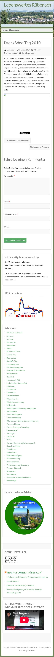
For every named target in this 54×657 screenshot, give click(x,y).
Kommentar (9, 176)
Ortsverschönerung (11, 53)
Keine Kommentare (29, 53)
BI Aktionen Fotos (13, 352)
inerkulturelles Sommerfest (17, 383)
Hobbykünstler (12, 374)
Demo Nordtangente (14, 415)
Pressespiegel (12, 430)
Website (7, 227)
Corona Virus (11, 355)
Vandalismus (11, 449)
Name (7, 202)
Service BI (11, 437)
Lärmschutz (11, 393)
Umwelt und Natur (13, 446)
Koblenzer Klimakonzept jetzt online (20, 585)
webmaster (11, 50)
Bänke (9, 349)
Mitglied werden (12, 399)
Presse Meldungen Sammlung (18, 427)
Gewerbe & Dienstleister (16, 371)
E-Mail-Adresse (11, 214)
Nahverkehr (11, 345)
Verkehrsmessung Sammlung (18, 465)
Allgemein (37, 50)
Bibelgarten (11, 471)
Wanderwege (11, 481)
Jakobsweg (11, 386)
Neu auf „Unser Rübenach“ (24, 572)
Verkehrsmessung (13, 459)
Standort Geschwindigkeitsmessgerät (21, 443)
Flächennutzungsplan (15, 367)
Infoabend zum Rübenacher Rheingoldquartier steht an (27, 577)
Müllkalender (11, 405)
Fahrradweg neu (13, 364)
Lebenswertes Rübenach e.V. (27, 7)
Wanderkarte (11, 474)
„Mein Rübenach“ (13, 581)
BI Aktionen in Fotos (39, 147)
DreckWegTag (12, 361)
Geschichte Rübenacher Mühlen (19, 478)
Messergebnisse (13, 462)
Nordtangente (12, 411)
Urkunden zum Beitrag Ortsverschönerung (22, 421)
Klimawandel (11, 389)
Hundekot (10, 377)
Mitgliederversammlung (15, 402)
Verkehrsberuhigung (14, 456)
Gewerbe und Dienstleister (17, 141)
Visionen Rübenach (14, 468)
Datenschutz (11, 358)
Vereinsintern (11, 452)
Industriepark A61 (13, 380)
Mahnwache (11, 342)
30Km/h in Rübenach (14, 333)
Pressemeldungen (13, 424)
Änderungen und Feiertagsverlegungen (21, 408)
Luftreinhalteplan (13, 396)
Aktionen (10, 339)
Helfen (9, 440)
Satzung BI (11, 434)
